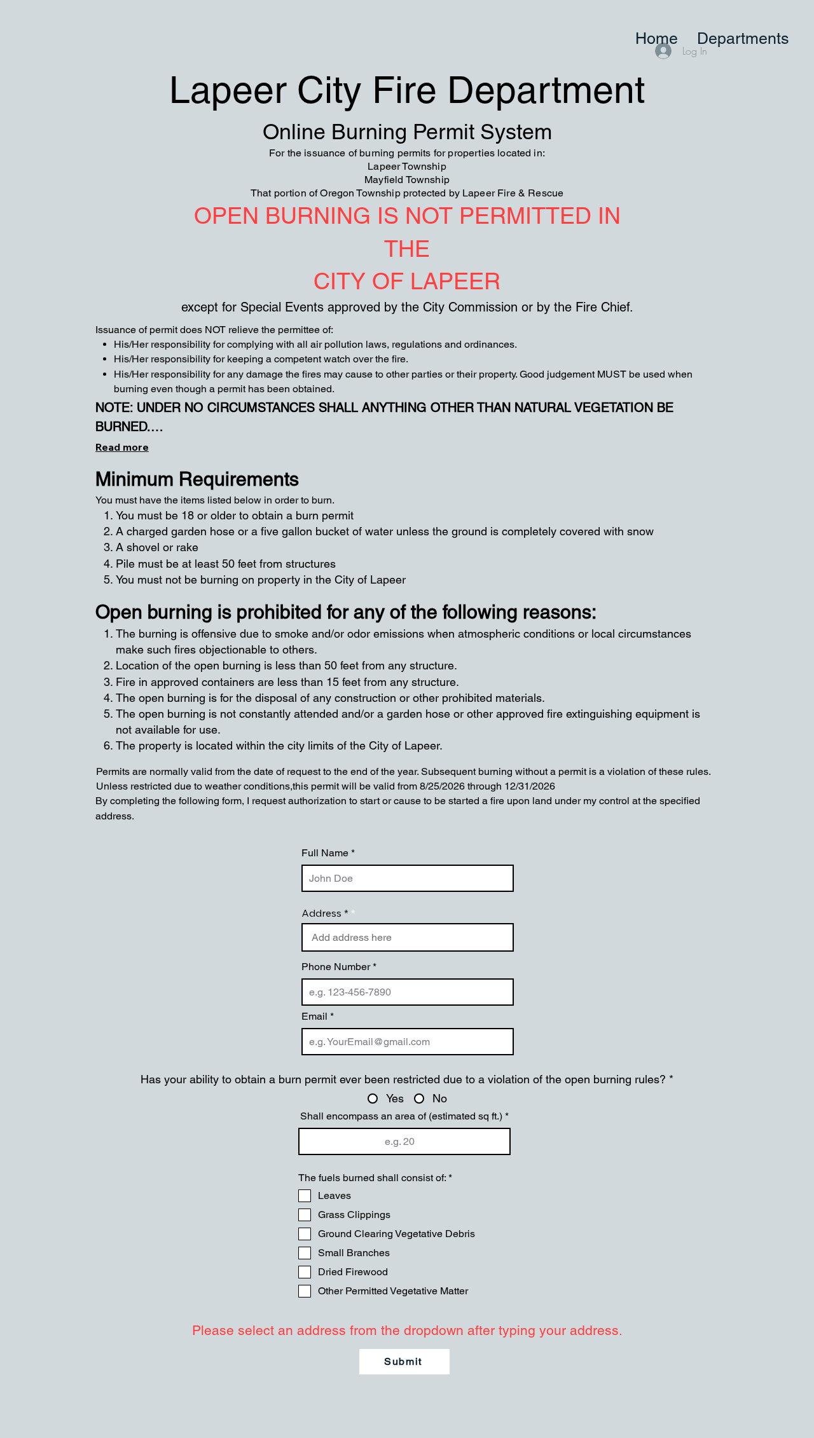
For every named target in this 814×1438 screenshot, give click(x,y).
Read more (122, 447)
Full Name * (328, 853)
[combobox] (407, 937)
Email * (317, 1016)
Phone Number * (338, 967)
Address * (324, 913)
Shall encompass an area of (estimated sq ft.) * (404, 1116)
